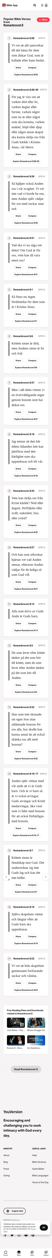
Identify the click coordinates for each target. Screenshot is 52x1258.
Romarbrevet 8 (13, 25)
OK (43, 1227)
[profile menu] (44, 5)
